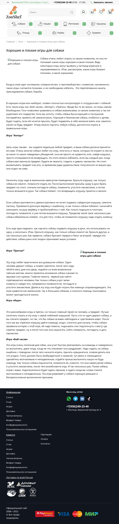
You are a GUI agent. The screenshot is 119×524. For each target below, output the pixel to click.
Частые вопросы (14, 415)
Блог (20, 41)
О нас (8, 402)
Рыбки (60, 32)
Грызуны (101, 23)
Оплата (44, 439)
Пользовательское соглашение (21, 429)
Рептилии (73, 23)
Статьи (9, 397)
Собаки (21, 23)
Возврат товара (13, 420)
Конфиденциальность (16, 425)
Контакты (45, 443)
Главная (10, 41)
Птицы (25, 32)
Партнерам (46, 434)
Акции (9, 406)
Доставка (10, 411)
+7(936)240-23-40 (63, 2)
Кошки (47, 23)
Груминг (96, 32)
